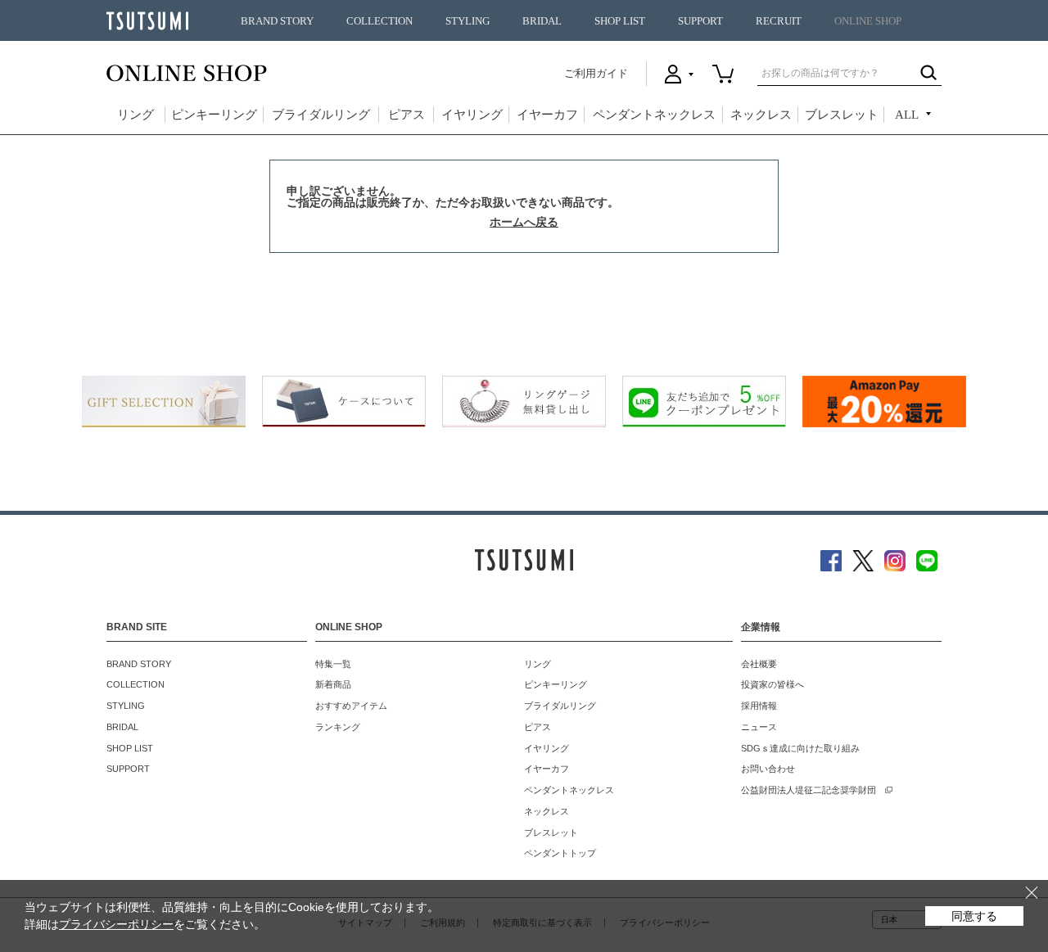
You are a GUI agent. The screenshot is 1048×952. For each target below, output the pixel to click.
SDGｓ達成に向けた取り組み (800, 748)
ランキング (337, 727)
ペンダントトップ (560, 853)
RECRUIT (779, 21)
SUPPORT (700, 21)
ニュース (759, 727)
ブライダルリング (321, 114)
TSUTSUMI (147, 21)
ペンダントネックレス (654, 114)
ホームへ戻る (524, 221)
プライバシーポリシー (116, 924)
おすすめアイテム (351, 706)
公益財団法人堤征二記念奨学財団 (808, 790)
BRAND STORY (277, 21)
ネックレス (761, 114)
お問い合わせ (768, 769)
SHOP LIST (619, 21)
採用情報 (759, 706)
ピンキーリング (214, 114)
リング (135, 114)
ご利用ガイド (596, 73)
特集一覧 (333, 664)
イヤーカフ (547, 114)
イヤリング (472, 114)
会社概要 (759, 664)
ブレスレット (842, 114)
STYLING (467, 21)
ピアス (406, 114)
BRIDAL (542, 21)
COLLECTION (379, 21)
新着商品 (333, 684)
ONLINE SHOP (867, 21)
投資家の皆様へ (772, 684)
